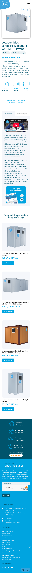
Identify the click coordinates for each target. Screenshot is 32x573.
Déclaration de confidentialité (11, 557)
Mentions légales (7, 548)
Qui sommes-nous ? (8, 531)
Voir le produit (8, 263)
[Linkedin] (8, 568)
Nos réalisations (7, 536)
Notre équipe (6, 542)
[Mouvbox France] (5, 5)
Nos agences (6, 533)
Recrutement (6, 544)
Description (8, 114)
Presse (4, 546)
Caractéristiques (22, 114)
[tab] (8, 113)
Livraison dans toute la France (11, 538)
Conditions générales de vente (11, 551)
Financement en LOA (8, 540)
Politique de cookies (8, 555)
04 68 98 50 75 (9, 518)
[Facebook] (2, 568)
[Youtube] (12, 568)
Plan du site (5, 553)
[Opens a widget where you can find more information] (25, 570)
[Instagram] (5, 568)
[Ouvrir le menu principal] (28, 3)
